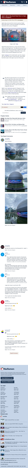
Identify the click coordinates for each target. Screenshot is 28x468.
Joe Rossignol (24, 125)
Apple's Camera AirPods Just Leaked (12, 419)
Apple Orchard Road (12, 92)
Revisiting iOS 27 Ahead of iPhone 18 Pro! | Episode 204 (15, 454)
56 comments (4, 107)
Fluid (15, 466)
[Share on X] (22, 107)
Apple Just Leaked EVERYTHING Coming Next (14, 423)
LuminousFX (7, 330)
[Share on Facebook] (25, 107)
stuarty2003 (7, 138)
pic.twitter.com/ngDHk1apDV (11, 99)
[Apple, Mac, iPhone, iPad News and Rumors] (9, 3)
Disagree (13, 225)
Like (10, 225)
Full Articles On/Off (10, 466)
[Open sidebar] (26, 2)
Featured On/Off (3, 466)
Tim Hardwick (20, 20)
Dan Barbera (3, 405)
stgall (6, 273)
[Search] (24, 2)
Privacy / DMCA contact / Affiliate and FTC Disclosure (9, 462)
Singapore (12, 104)
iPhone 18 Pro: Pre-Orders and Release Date (14, 124)
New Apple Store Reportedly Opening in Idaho (15, 118)
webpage (7, 55)
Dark (25, 466)
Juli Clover (2, 392)
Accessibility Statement (4, 464)
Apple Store (6, 104)
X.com (4, 389)
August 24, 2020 (18, 100)
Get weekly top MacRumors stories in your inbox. (14, 110)
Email (1, 389)
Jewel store (10, 88)
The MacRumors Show (9, 439)
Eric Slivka (16, 387)
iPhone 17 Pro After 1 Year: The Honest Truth (13, 435)
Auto (20, 466)
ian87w (6, 252)
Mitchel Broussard (4, 396)
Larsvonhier (7, 245)
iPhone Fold (12, 5)
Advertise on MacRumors (7, 381)
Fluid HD (17, 466)
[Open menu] (1, 2)
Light (22, 466)
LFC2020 (6, 300)
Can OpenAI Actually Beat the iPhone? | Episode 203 (15, 458)
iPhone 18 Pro (4, 5)
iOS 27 (18, 5)
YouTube (5, 416)
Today (17, 43)
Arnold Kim (3, 387)
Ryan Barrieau (16, 405)
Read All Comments (14, 353)
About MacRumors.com (7, 378)
